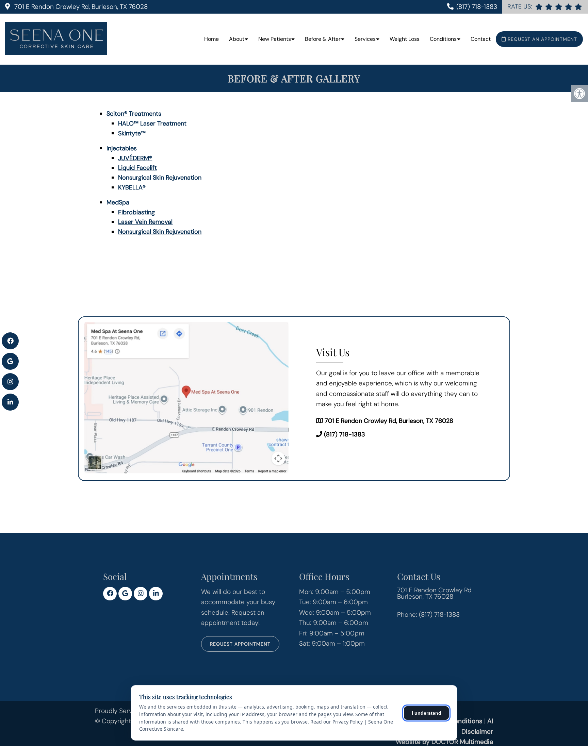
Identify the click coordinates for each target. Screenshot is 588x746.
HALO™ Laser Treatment (152, 123)
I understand (426, 713)
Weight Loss (405, 39)
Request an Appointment (541, 39)
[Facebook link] (110, 593)
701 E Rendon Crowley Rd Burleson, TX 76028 (434, 593)
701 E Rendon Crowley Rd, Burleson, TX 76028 (80, 6)
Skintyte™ (132, 133)
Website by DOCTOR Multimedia (444, 741)
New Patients (274, 39)
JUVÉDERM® (135, 158)
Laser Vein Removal (145, 222)
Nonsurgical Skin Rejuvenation (159, 177)
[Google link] (125, 593)
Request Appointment (240, 644)
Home (211, 39)
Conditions (443, 39)
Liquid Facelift (137, 168)
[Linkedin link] (156, 593)
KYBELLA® (132, 187)
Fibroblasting (136, 212)
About (236, 39)
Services (365, 39)
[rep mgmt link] (578, 6)
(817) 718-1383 (476, 6)
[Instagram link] (140, 593)
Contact (481, 39)
